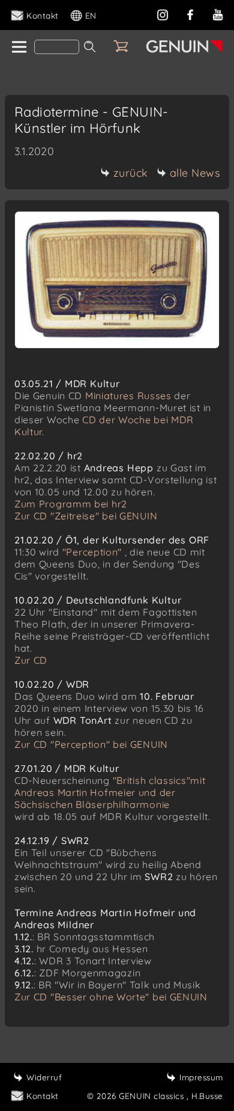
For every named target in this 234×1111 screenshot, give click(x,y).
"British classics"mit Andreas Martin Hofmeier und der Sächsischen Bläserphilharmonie (109, 792)
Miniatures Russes (128, 396)
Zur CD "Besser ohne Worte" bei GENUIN (111, 997)
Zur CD (30, 660)
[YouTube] (217, 13)
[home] (18, 47)
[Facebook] (190, 13)
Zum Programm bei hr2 (70, 504)
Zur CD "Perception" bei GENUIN (91, 744)
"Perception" (92, 552)
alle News (195, 173)
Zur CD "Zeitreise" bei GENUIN (85, 516)
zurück (130, 173)
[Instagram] (162, 13)
